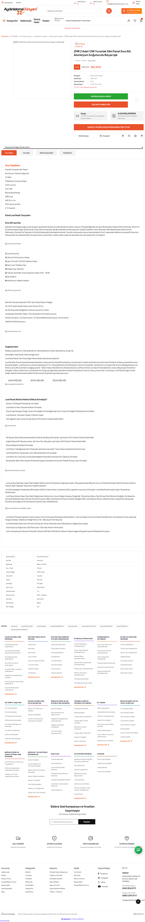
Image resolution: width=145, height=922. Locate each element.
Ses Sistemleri (79, 766)
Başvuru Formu (55, 885)
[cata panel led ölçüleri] (72, 244)
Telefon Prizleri (33, 669)
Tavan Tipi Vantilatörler (129, 649)
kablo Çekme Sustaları (36, 776)
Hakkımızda (5, 872)
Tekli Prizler (32, 645)
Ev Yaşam (28, 875)
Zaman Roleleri (56, 665)
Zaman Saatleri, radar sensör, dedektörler (82, 789)
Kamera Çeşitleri (80, 737)
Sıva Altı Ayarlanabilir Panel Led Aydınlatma (13, 652)
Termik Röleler (56, 661)
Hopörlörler (78, 794)
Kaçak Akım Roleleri (58, 649)
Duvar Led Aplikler (34, 715)
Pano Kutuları (56, 669)
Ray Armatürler (56, 709)
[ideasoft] (65, 919)
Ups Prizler (31, 653)
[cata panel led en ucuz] (72, 331)
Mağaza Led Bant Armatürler (57, 726)
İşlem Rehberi (54, 882)
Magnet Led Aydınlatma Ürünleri (13, 676)
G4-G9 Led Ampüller (12, 730)
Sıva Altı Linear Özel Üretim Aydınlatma (14, 683)
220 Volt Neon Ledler (128, 725)
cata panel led (72, 626)
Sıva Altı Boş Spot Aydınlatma (11, 658)
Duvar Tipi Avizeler (104, 759)
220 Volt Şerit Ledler (128, 717)
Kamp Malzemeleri (104, 730)
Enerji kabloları (56, 763)
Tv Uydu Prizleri (33, 665)
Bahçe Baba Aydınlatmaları (79, 657)
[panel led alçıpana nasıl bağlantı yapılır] (72, 508)
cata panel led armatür (88, 626)
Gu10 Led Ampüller (11, 734)
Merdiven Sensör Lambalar (80, 728)
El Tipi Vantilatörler (127, 645)
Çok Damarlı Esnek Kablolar (58, 769)
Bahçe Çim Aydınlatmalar (83, 669)
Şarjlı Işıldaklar (79, 713)
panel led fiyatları (122, 626)
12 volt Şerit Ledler (127, 709)
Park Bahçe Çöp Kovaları (83, 683)
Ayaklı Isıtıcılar (125, 657)
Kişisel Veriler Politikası (57, 888)
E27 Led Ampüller (11, 708)
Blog (3, 892)
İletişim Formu (6, 879)
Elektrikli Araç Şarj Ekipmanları (80, 775)
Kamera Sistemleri (81, 770)
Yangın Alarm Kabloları (82, 733)
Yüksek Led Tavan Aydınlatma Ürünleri (12, 775)
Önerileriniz (67, 153)
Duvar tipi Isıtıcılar (127, 661)
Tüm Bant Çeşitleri (34, 784)
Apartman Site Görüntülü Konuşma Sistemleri (83, 760)
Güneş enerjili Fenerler (105, 667)
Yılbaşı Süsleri (125, 737)
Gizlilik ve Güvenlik (56, 875)
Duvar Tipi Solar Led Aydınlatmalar (104, 646)
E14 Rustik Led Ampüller (13, 720)
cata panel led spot (106, 626)
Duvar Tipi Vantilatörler (129, 653)
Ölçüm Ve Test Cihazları (36, 792)
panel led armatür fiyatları (19, 629)
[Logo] (20, 11)
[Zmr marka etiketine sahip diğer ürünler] (80, 45)
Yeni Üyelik (77, 872)
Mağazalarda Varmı (101, 96)
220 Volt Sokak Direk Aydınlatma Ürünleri (12, 769)
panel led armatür (27, 626)
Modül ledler (125, 729)
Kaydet (87, 822)
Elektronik (28, 882)
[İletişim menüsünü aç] (138, 850)
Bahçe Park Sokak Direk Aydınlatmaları (82, 664)
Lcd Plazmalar (79, 780)
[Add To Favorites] (137, 100)
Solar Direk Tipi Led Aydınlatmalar (104, 652)
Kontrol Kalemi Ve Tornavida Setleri (34, 765)
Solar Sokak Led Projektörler (103, 658)
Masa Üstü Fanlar (127, 669)
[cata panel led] (72, 426)
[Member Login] (129, 20)
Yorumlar (26, 153)
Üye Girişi (77, 875)
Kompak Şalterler (57, 653)
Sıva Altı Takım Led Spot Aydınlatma (13, 670)
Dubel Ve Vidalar (34, 780)
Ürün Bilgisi (9, 153)
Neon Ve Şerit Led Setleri (129, 733)
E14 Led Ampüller (11, 712)
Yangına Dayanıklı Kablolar (60, 780)
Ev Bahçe (28, 879)
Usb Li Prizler (32, 657)
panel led (14, 626)
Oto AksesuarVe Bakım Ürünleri (105, 725)
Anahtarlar (32, 673)
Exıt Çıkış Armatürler (81, 709)
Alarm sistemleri (80, 741)
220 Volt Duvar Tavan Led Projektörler (14, 763)
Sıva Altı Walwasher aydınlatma (12, 689)
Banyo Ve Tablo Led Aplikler (35, 710)
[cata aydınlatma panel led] (72, 384)
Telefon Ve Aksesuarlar (105, 716)
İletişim (18, 2)
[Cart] (141, 20)
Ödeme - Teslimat (56, 892)
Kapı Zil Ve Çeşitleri (104, 720)
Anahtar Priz (29, 888)
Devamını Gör (11, 694)
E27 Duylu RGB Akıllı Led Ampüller (13, 725)
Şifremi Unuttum (79, 879)
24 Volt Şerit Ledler (127, 713)
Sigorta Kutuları (56, 673)
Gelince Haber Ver (101, 104)
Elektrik (28, 872)
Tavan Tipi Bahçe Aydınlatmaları (80, 645)
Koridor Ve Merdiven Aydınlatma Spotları (35, 720)
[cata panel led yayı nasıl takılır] (72, 470)
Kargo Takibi (5, 885)
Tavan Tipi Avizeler (104, 772)
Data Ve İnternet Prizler (36, 661)
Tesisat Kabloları (57, 759)
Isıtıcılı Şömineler (127, 673)
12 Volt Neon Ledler (127, 721)
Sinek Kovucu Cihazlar (105, 741)
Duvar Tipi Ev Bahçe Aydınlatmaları (81, 651)
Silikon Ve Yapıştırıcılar (36, 788)
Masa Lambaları (103, 708)
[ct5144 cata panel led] (72, 290)
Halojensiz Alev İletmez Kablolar (59, 775)
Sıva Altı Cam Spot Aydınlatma (11, 664)
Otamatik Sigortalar (58, 645)
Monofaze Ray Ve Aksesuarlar (57, 714)
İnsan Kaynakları (6, 888)
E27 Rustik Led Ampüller (13, 716)
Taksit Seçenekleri (46, 153)
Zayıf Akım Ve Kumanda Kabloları (59, 785)
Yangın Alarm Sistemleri (83, 717)
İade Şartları (9, 3)
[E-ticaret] (77, 919)
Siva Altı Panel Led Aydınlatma (11, 646)
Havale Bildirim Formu (8, 882)
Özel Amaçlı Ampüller (13, 739)
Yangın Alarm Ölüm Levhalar (81, 722)
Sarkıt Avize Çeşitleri (104, 763)
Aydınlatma (29, 892)
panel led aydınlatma (57, 626)
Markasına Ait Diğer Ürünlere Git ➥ (17, 147)
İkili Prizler (31, 649)
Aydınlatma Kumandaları (106, 712)
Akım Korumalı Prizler (81, 784)
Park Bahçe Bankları (81, 679)
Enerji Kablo (29, 885)
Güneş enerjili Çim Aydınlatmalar (104, 672)
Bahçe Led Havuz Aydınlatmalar (80, 674)
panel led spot (41, 626)
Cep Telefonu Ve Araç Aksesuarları (105, 736)
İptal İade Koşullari (56, 879)
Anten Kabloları (56, 790)
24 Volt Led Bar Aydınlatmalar (56, 732)
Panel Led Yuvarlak (96, 76)
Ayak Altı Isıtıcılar (126, 665)
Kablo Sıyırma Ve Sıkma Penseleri (36, 771)
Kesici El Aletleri (33, 760)
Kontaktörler (55, 657)
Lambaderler (102, 767)
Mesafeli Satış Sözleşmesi (59, 872)
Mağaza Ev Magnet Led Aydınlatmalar (59, 720)
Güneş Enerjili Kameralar (106, 663)
